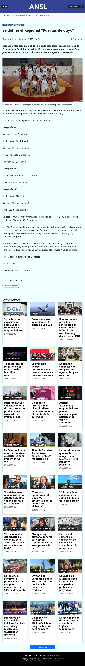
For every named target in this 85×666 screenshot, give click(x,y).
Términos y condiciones (34, 661)
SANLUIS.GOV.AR (75, 6)
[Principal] (4, 6)
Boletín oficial (58, 659)
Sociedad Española (11, 286)
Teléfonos (36, 659)
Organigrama (27, 659)
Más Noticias (42, 647)
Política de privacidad (51, 661)
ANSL (38, 6)
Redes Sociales (47, 659)
